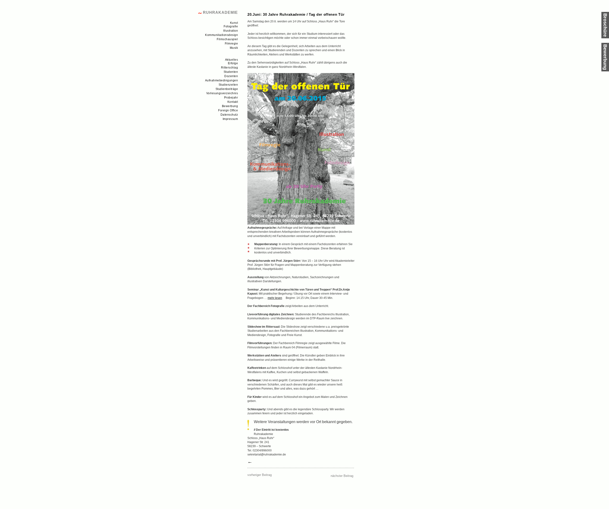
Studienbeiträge (227, 89)
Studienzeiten (228, 84)
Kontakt (232, 101)
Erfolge (233, 63)
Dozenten (231, 76)
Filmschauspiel (227, 39)
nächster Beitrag (342, 476)
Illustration (230, 30)
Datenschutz (229, 114)
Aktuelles (231, 59)
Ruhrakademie (220, 12)
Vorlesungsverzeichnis (222, 93)
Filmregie (231, 43)
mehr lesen (275, 298)
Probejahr (231, 97)
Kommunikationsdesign (221, 35)
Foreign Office (228, 110)
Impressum (230, 119)
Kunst (234, 23)
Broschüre (605, 25)
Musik (234, 47)
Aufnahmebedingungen (221, 80)
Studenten (231, 71)
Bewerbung (230, 106)
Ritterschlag (229, 67)
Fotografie (231, 26)
